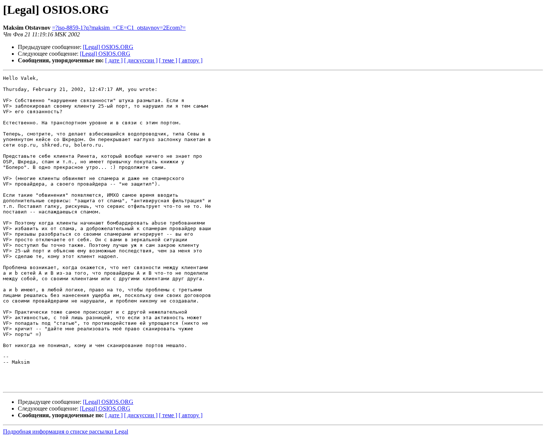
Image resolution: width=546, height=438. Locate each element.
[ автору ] (190, 60)
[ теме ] (168, 60)
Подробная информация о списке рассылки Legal (65, 431)
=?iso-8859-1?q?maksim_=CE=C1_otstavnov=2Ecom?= (119, 27)
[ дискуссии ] (140, 60)
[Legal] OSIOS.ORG (108, 47)
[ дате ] (114, 60)
